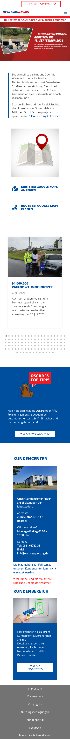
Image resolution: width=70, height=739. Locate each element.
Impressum (35, 688)
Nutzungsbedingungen (35, 712)
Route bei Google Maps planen (39, 207)
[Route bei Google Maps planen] (16, 207)
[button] (65, 12)
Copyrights (35, 704)
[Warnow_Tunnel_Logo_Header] (16, 12)
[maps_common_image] (35, 153)
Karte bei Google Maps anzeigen (39, 188)
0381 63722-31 (31, 545)
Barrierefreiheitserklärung (35, 735)
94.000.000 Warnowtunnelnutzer (32, 285)
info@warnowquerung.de (32, 553)
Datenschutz (35, 696)
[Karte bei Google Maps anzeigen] (16, 188)
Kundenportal (35, 720)
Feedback (35, 727)
